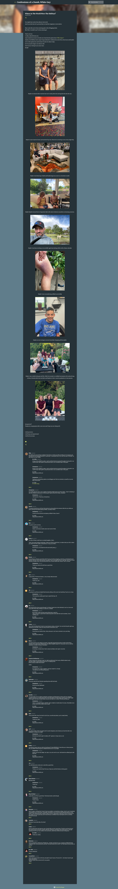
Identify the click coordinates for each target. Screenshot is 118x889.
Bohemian (31, 841)
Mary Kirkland (32, 794)
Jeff (30, 729)
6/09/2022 (39, 832)
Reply (30, 487)
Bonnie (30, 557)
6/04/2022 (37, 778)
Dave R (30, 506)
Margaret (31, 809)
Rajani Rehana (32, 778)
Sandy (30, 826)
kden (30, 713)
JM (29, 590)
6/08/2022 (34, 826)
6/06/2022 (35, 820)
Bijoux (30, 640)
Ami (30, 574)
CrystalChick (32, 856)
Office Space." (60, 37)
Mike (30, 453)
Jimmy (30, 624)
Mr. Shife (34, 459)
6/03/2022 (32, 590)
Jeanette (31, 820)
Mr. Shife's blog (35, 483)
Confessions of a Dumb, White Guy (34, 2)
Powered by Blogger (59, 887)
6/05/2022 (39, 459)
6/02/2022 (33, 453)
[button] (26, 18)
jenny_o (30, 538)
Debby (30, 745)
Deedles (31, 694)
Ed (29, 605)
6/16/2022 (37, 856)
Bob (30, 523)
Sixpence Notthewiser (34, 658)
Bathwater (31, 679)
